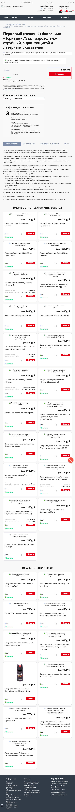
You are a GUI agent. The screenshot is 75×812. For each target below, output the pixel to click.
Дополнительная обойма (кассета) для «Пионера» (19, 545)
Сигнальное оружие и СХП (32, 790)
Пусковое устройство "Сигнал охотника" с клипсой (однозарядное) (20, 348)
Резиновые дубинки (30, 787)
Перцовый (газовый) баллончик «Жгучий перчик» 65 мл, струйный (17, 690)
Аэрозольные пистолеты (31, 782)
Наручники (27, 789)
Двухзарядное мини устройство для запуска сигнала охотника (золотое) (18, 513)
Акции (30, 18)
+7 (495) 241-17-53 (57, 779)
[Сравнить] (3, 70)
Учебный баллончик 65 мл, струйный (19, 613)
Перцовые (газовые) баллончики (16, 24)
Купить (31, 233)
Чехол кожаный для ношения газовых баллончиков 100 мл (19, 445)
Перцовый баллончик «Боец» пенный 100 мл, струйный (19, 585)
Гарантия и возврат (12, 785)
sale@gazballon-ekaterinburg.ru (64, 7)
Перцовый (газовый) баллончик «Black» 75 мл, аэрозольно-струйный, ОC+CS (55, 447)
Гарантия (50, 2)
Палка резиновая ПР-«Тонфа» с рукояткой (16, 225)
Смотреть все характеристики (11, 90)
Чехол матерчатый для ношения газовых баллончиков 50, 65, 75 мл (53, 614)
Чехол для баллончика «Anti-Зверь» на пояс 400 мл (54, 585)
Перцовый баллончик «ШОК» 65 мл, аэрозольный (18, 254)
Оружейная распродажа (13, 790)
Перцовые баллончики (31, 783)
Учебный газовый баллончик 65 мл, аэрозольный (53, 225)
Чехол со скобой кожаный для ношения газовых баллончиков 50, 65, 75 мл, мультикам (55, 647)
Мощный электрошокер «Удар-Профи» (19, 413)
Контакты (70, 2)
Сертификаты (10, 787)
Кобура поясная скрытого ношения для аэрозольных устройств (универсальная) (55, 416)
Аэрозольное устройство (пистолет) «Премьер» (18, 476)
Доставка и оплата (26, 2)
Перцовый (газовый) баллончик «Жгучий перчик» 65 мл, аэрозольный (19, 754)
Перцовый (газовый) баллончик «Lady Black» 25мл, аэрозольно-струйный (54, 285)
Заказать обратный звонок (45, 11)
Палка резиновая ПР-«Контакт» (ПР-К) (54, 315)
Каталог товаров (11, 18)
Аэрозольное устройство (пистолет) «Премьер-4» (18, 284)
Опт (7, 792)
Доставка (47, 18)
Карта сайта (9, 789)
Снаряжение (28, 796)
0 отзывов (15, 74)
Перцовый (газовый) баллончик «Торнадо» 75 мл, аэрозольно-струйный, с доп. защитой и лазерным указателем (55, 724)
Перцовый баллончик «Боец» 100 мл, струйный (54, 254)
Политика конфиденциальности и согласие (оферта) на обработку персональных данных (13, 797)
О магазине (9, 782)
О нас (3, 2)
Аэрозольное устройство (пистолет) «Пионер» (18, 381)
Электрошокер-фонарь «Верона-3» (18, 315)
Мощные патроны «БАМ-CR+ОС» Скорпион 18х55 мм (52, 511)
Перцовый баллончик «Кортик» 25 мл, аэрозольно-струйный (19, 644)
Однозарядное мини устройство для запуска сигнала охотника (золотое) (54, 478)
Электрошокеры (29, 785)
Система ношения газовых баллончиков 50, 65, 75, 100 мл (55, 346)
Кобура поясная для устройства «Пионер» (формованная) (52, 381)
